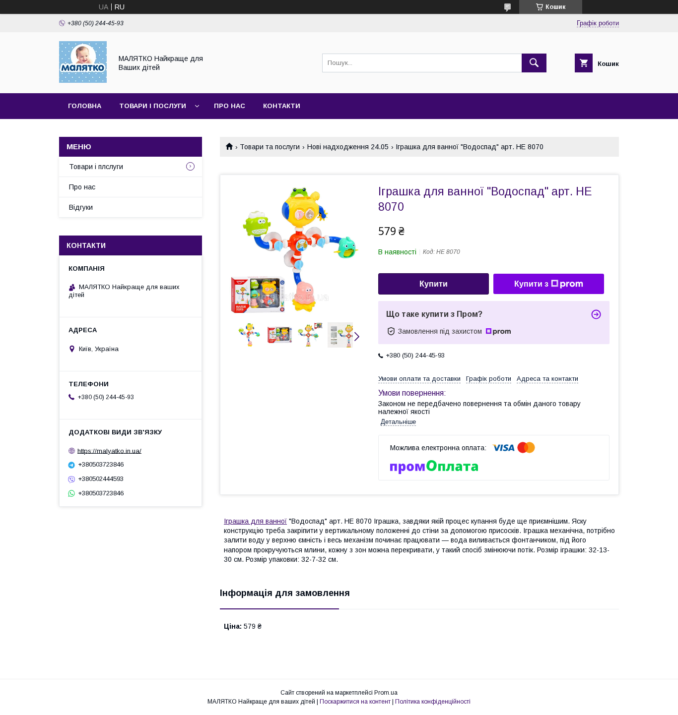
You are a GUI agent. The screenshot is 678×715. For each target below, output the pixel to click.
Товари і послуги (152, 106)
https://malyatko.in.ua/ (109, 450)
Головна (84, 106)
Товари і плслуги (96, 167)
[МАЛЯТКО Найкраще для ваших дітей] (83, 80)
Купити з (531, 284)
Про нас (229, 106)
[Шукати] (534, 63)
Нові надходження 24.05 (348, 147)
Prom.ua (386, 692)
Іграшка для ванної (255, 521)
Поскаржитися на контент (355, 701)
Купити (433, 284)
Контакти (281, 106)
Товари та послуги (270, 147)
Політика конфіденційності (433, 701)
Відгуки (81, 207)
